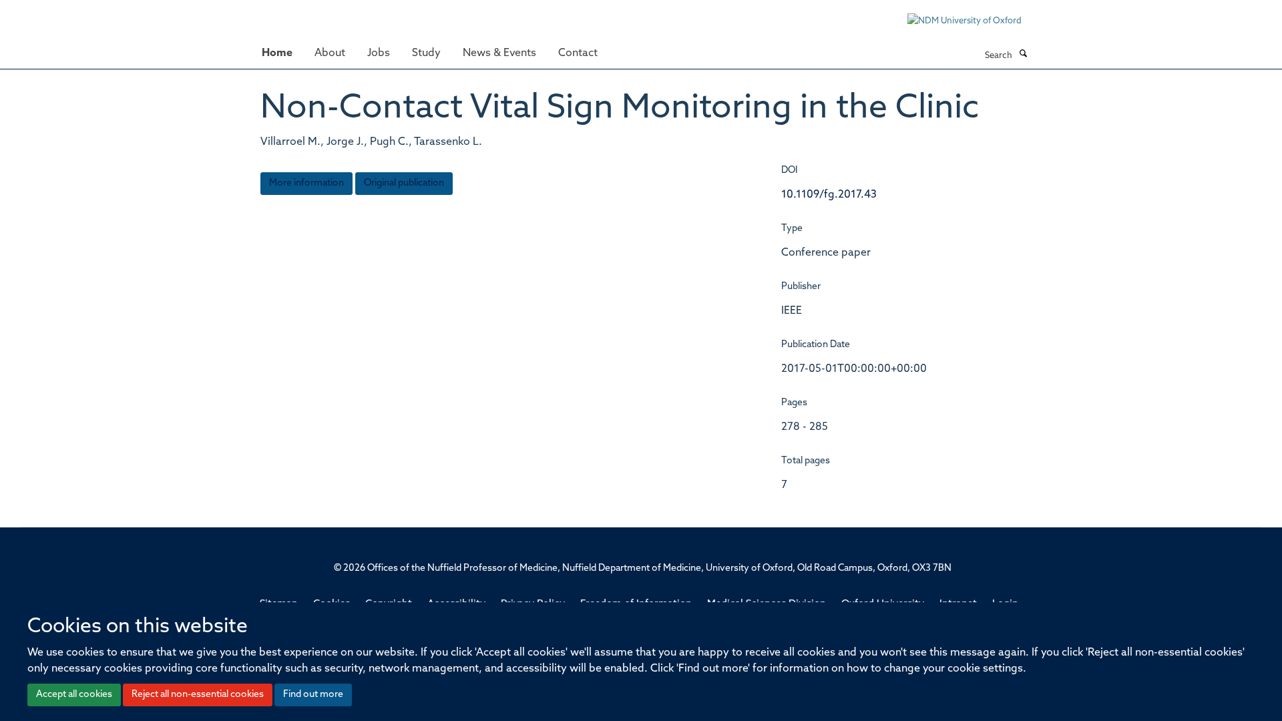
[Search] (1023, 54)
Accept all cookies (74, 695)
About (329, 53)
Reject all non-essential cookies (198, 695)
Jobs (378, 53)
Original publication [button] (404, 183)
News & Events (499, 53)
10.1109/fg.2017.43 (829, 195)
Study (426, 53)
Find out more (313, 695)
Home (277, 53)
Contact (578, 53)
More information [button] (306, 183)
